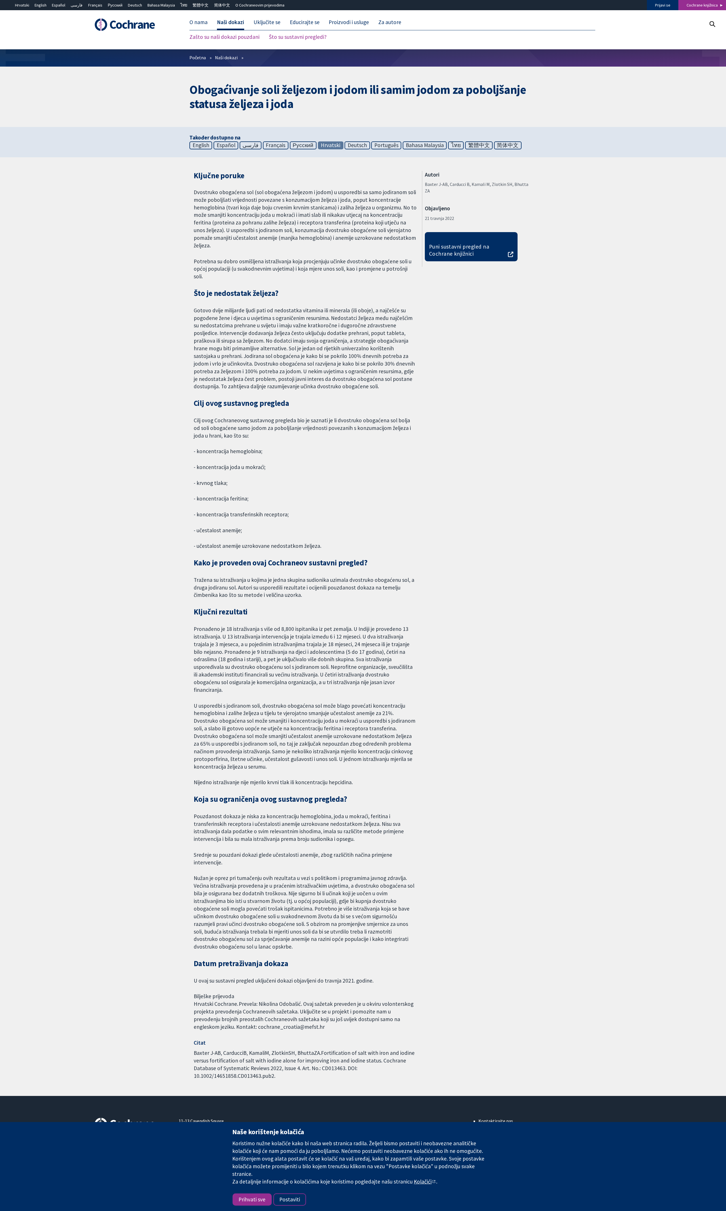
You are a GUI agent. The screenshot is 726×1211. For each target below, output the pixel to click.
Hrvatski (22, 5)
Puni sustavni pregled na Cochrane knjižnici (459, 250)
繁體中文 (200, 5)
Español (58, 5)
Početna (197, 57)
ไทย (183, 5)
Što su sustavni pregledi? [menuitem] (298, 36)
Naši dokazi (226, 57)
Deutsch (135, 5)
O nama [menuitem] (198, 22)
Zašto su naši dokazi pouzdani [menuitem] (224, 36)
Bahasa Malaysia (161, 5)
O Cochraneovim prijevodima (259, 5)
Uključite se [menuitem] (267, 22)
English (41, 5)
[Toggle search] (712, 24)
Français (95, 5)
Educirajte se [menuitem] (305, 22)
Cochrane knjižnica (702, 5)
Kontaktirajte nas (495, 1121)
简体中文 (222, 5)
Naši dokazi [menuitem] (230, 22)
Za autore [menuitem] (389, 22)
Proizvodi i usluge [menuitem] (349, 22)
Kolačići (423, 1181)
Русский (115, 5)
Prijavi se (662, 5)
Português (386, 145)
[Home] (132, 24)
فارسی (77, 5)
